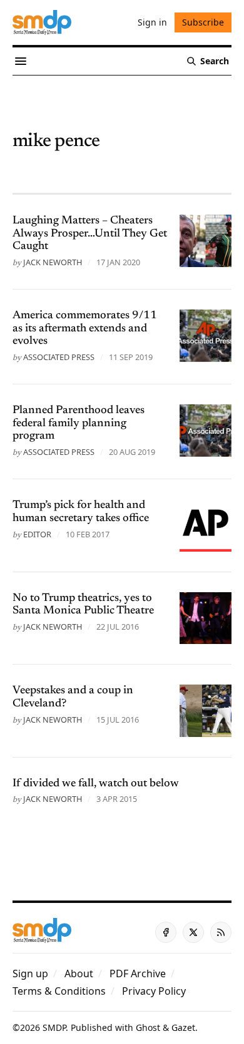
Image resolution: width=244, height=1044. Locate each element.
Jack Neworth (52, 262)
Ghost (148, 1027)
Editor (37, 534)
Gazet (183, 1027)
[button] (30, 973)
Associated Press (58, 357)
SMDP (54, 1027)
